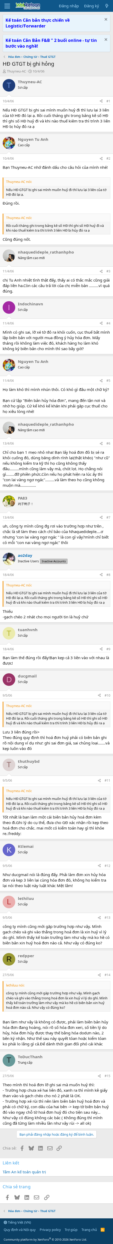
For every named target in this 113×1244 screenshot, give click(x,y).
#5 (108, 380)
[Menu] (7, 6)
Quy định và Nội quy (20, 1229)
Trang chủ (89, 1229)
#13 (107, 917)
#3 (108, 271)
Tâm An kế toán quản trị (24, 1171)
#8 (108, 575)
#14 (107, 975)
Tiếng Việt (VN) (19, 1222)
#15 (107, 1076)
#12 (107, 866)
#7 (108, 517)
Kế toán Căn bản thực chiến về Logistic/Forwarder (38, 23)
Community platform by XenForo (45, 1239)
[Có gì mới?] (107, 6)
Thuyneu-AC (16, 71)
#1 (108, 101)
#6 (108, 443)
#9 (108, 649)
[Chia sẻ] (101, 101)
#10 (107, 695)
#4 (108, 323)
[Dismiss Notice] (105, 20)
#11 (107, 780)
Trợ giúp (71, 1229)
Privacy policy (50, 1229)
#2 (108, 158)
